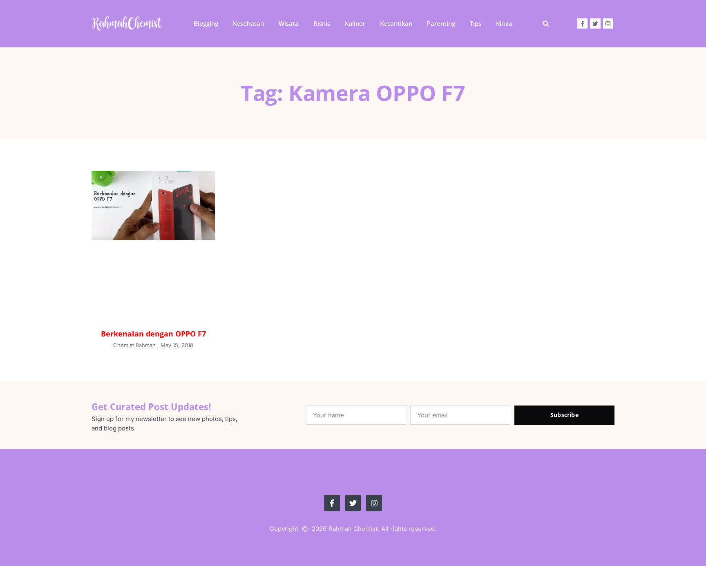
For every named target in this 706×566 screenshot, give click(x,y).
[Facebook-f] (582, 23)
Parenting (441, 23)
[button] (546, 23)
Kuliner (355, 23)
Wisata (289, 23)
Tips (475, 23)
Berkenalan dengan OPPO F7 (153, 334)
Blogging (206, 23)
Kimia (504, 23)
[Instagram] (608, 23)
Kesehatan (248, 23)
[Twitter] (595, 23)
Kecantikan (396, 23)
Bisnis (321, 23)
